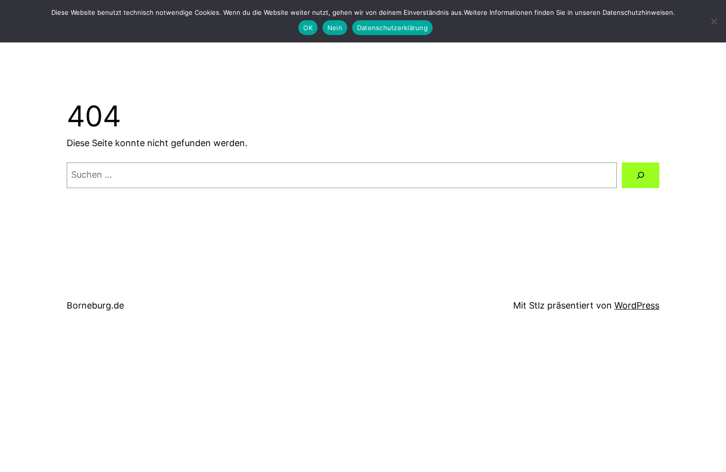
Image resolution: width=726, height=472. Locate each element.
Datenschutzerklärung (392, 28)
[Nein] (714, 21)
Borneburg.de (95, 305)
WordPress (636, 305)
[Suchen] (640, 175)
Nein (334, 28)
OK (308, 28)
